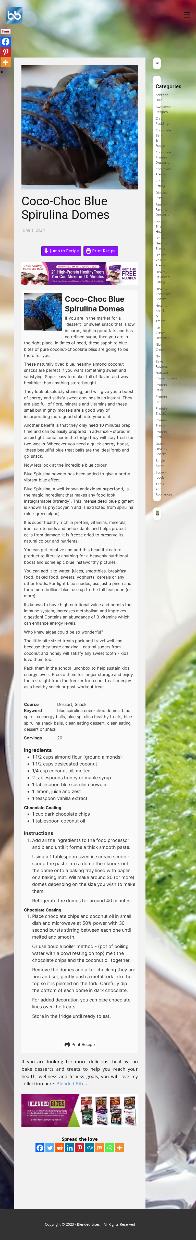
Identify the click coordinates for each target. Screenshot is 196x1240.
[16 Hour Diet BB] (157, 514)
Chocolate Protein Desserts (163, 157)
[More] (119, 1147)
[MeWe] (89, 1147)
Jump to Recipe (64, 251)
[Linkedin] (69, 1147)
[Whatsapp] (109, 1147)
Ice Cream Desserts (162, 332)
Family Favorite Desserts (162, 209)
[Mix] (99, 1147)
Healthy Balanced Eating (163, 277)
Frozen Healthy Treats (161, 243)
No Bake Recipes (162, 361)
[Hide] (2, 72)
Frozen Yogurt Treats (161, 260)
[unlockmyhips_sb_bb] (157, 63)
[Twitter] (49, 1147)
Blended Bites (72, 1083)
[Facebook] (39, 1147)
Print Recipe (103, 251)
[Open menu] (187, 15)
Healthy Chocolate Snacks (163, 294)
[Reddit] (59, 1147)
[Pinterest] (79, 1147)
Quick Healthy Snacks (161, 449)
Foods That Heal (160, 226)
